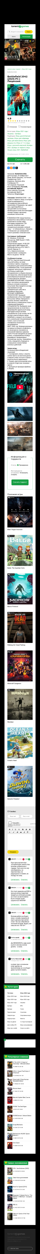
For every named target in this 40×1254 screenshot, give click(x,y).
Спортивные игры (25, 1015)
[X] (17, 168)
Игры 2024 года (24, 996)
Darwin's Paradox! (13, 799)
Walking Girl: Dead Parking (16, 645)
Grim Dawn (16, 1143)
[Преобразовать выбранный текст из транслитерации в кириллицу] (24, 832)
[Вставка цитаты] (21, 832)
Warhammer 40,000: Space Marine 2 (21, 1134)
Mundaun (10, 722)
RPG (21, 1006)
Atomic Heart (17, 1088)
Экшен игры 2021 (13, 150)
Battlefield (24, 150)
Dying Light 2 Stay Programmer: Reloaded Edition (21, 1080)
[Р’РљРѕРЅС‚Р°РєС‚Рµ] (8, 168)
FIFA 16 (15, 1204)
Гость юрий (15, 937)
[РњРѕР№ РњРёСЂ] (14, 168)
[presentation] (6, 50)
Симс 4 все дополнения (20, 1177)
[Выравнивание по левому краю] (23, 829)
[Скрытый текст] (17, 832)
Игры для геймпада (21, 138)
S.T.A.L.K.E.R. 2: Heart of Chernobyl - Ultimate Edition (21, 1063)
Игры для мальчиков (15, 141)
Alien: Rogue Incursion (14, 529)
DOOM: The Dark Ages (20, 1106)
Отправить (13, 852)
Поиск (28, 31)
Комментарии (26, 127)
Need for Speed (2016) (20, 1186)
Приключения (11, 1012)
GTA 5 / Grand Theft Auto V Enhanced (21, 1072)
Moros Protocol (12, 606)
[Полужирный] (9, 829)
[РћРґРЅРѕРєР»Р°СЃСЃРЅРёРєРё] (11, 168)
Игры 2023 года (12, 999)
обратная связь (14, 1248)
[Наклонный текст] (12, 829)
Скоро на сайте (24, 1028)
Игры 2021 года (12, 1002)
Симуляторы (11, 1015)
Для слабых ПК (11, 1025)
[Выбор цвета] (13, 832)
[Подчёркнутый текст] (15, 829)
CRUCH (13, 887)
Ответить (24, 880)
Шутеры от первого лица (21, 148)
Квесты (22, 1018)
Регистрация (26, 36)
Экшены (22, 1002)
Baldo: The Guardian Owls (16, 568)
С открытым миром (26, 1021)
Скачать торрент (20, 482)
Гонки (22, 1009)
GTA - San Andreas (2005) (21, 1168)
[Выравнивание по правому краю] (29, 829)
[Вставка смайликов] (9, 832)
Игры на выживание (26, 1025)
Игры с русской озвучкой (16, 145)
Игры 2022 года (24, 999)
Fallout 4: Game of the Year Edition (21, 1214)
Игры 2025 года (12, 996)
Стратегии (23, 1012)
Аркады (9, 1009)
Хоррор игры (11, 1018)
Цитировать (15, 880)
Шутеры (9, 1006)
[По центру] (26, 829)
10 (28, 121)
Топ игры (10, 993)
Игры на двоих (11, 1021)
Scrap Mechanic (18, 1124)
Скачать (20, 159)
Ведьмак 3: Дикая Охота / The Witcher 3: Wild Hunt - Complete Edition (22, 1196)
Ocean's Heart (12, 760)
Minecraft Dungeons (14, 683)
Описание (13, 127)
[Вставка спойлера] (27, 832)
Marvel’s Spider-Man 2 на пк (21, 1097)
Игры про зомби (12, 1028)
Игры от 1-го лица (23, 143)
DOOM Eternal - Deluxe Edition (22, 1115)
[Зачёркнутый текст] (19, 829)
